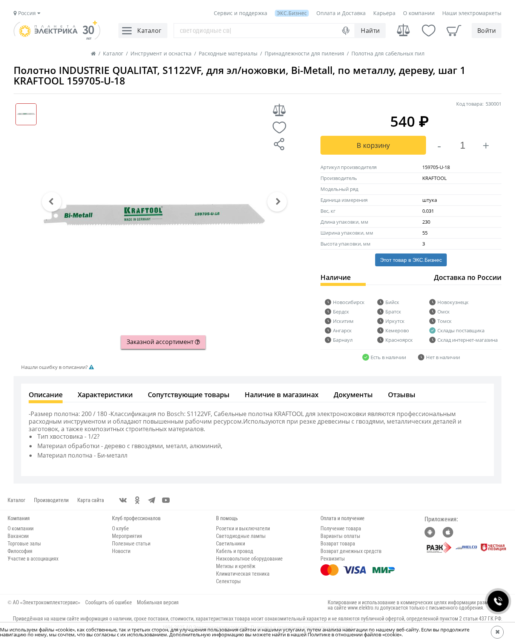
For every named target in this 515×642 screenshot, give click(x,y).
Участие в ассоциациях (33, 559)
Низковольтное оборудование (249, 559)
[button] (51, 202)
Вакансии (18, 536)
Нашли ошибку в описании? (55, 367)
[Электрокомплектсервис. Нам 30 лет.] (57, 37)
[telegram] (151, 500)
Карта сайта (90, 500)
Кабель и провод (234, 551)
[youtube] (166, 500)
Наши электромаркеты (471, 13)
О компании (419, 13)
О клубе (120, 528)
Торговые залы (24, 544)
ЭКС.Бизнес (292, 13)
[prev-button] (51, 202)
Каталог (16, 500)
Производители (51, 500)
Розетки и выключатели (243, 528)
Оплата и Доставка (341, 13)
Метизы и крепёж (235, 566)
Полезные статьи (131, 544)
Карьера (384, 13)
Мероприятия (127, 536)
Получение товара (340, 528)
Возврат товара (337, 544)
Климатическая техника (243, 574)
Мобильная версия (158, 602)
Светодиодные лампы (241, 536)
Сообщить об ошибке (108, 602)
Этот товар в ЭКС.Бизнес (411, 260)
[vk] (123, 500)
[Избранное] (428, 30)
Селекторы (228, 581)
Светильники (230, 544)
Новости (121, 551)
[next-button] (277, 202)
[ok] (137, 500)
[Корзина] (453, 30)
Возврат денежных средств (351, 551)
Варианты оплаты (340, 536)
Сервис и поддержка (240, 13)
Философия (20, 551)
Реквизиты (332, 559)
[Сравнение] (403, 30)
